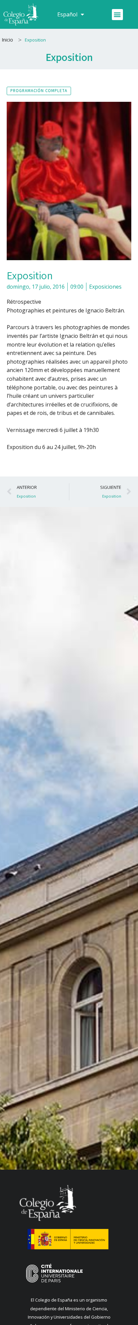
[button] (117, 14)
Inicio (7, 39)
